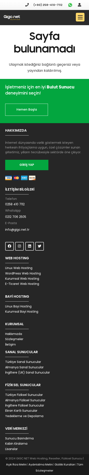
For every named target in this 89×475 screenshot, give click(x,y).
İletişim (10, 344)
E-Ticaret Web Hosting (22, 284)
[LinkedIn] (29, 246)
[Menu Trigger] (80, 17)
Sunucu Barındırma (19, 438)
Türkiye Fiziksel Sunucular (24, 395)
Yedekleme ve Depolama (24, 416)
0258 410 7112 (15, 204)
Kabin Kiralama (16, 443)
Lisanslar (11, 449)
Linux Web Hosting (18, 268)
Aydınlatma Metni (41, 464)
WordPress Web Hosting (23, 273)
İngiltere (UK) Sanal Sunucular (27, 372)
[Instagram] (19, 246)
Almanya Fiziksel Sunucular (25, 400)
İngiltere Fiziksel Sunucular (24, 405)
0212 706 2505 (15, 217)
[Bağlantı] (11, 17)
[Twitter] (39, 246)
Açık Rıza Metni (16, 464)
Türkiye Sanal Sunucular (23, 362)
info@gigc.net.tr (17, 229)
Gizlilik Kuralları (65, 464)
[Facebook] (9, 246)
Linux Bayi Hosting (18, 306)
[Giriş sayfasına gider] (79, 4)
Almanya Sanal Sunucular (24, 367)
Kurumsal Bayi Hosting (21, 311)
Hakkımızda (13, 334)
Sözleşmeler (14, 339)
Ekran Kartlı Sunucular (21, 410)
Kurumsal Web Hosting (22, 278)
